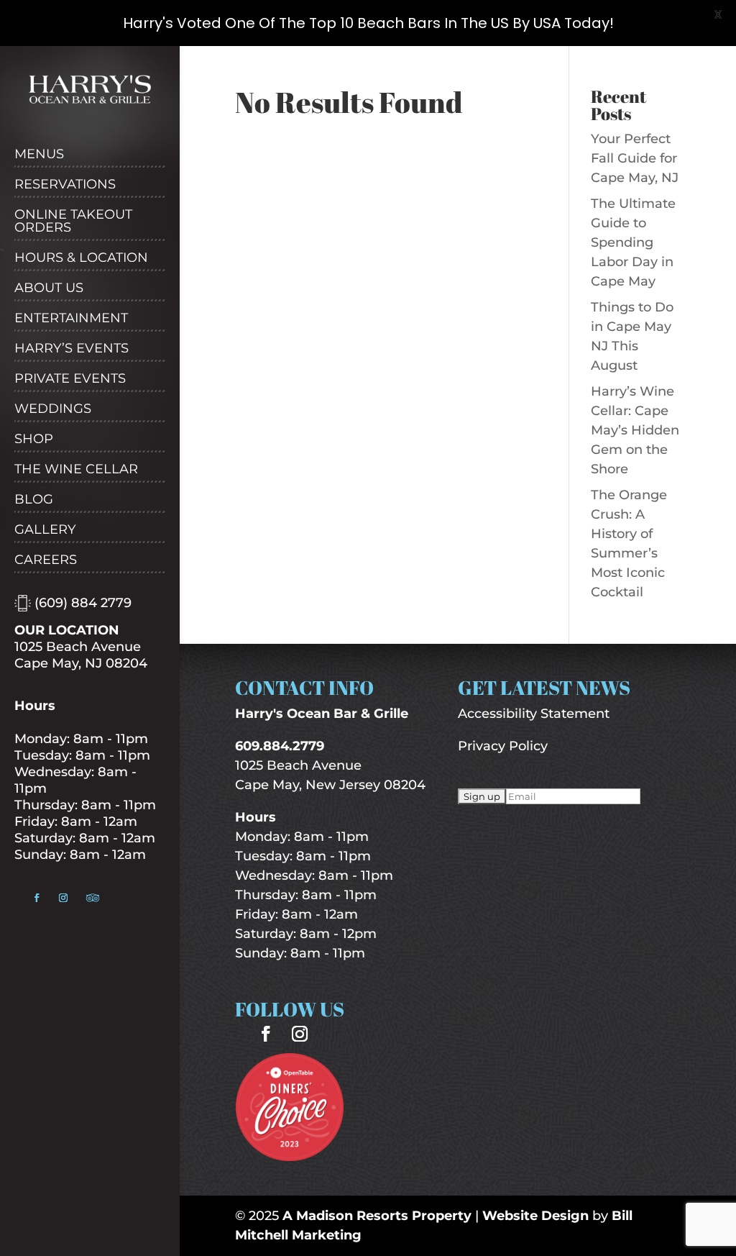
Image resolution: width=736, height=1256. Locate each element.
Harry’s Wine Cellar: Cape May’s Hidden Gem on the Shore (635, 430)
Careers (45, 560)
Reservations (65, 185)
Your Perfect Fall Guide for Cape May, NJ (634, 158)
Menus (39, 154)
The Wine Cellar (76, 470)
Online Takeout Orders (73, 221)
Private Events (70, 379)
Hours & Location (81, 258)
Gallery (44, 530)
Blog (33, 500)
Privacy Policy (503, 746)
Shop (33, 439)
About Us (48, 288)
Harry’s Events (71, 349)
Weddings (52, 409)
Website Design (535, 1216)
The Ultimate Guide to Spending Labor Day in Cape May (633, 242)
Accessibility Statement (534, 714)
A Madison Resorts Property (377, 1216)
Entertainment (71, 318)
